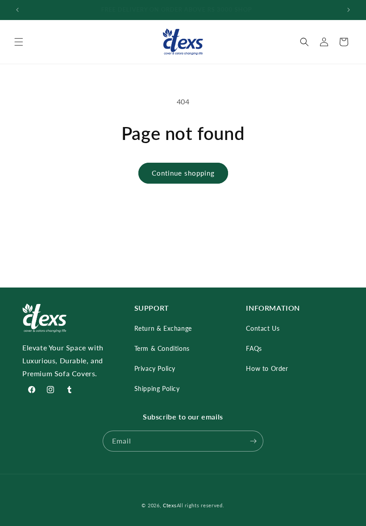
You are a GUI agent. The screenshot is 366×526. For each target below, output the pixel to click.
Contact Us (262, 328)
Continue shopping (183, 173)
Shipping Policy (157, 388)
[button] (19, 42)
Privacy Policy (154, 368)
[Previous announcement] (17, 10)
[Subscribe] (253, 441)
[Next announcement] (348, 10)
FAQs (254, 348)
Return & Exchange (163, 328)
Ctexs (170, 505)
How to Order (267, 368)
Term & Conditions (162, 348)
